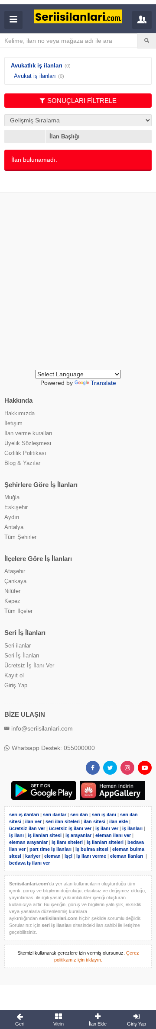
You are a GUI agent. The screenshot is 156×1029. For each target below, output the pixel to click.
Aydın (11, 517)
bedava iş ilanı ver (29, 863)
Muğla (12, 497)
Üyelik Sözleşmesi (27, 443)
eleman (52, 856)
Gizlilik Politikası (25, 453)
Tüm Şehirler (20, 537)
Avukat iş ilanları (35, 76)
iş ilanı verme (91, 856)
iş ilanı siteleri (67, 842)
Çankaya (15, 581)
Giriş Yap (15, 685)
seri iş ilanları (24, 814)
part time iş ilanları (50, 849)
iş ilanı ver (106, 828)
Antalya (13, 527)
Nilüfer (12, 591)
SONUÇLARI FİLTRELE (82, 100)
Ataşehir (14, 571)
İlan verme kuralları (28, 433)
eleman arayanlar (28, 842)
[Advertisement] (78, 287)
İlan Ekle (98, 1023)
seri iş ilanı (104, 814)
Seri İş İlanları (21, 655)
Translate (103, 382)
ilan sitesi (94, 821)
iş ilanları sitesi (45, 835)
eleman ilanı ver (113, 835)
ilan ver (33, 821)
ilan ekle (118, 821)
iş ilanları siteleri (105, 842)
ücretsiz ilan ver (27, 828)
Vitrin (58, 1023)
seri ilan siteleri (63, 821)
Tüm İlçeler (18, 611)
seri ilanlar (54, 814)
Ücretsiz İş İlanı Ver (29, 665)
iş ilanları (132, 828)
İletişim (13, 423)
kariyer (32, 856)
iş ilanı (16, 835)
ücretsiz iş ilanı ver (70, 828)
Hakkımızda (19, 413)
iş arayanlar (78, 835)
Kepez (12, 601)
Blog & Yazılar (22, 463)
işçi (68, 856)
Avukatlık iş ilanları (36, 65)
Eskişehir (16, 507)
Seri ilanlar (17, 645)
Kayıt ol (14, 675)
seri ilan (79, 814)
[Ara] (146, 40)
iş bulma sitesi (91, 849)
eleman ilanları (126, 856)
